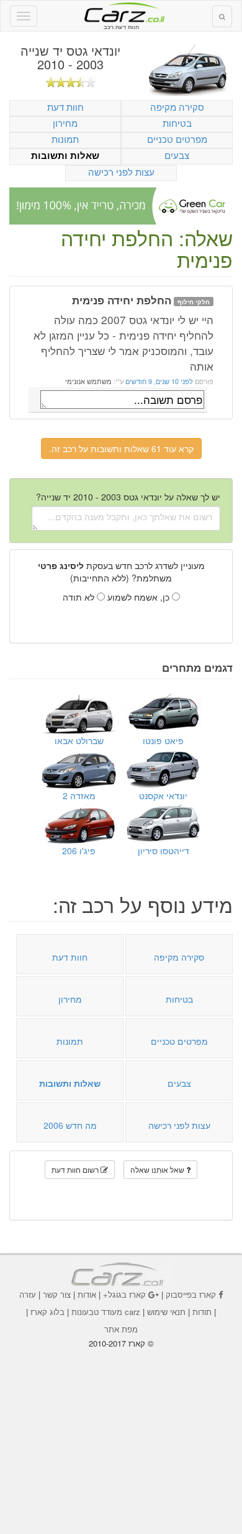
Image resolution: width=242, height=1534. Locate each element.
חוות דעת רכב (121, 12)
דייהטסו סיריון (163, 850)
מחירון (65, 122)
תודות (202, 1312)
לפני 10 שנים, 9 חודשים (158, 381)
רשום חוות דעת (76, 1169)
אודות (87, 1294)
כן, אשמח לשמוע (139, 597)
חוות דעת (65, 106)
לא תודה (80, 597)
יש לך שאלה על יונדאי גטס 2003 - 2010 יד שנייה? (128, 497)
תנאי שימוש (166, 1312)
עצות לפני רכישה (121, 171)
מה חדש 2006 (70, 1125)
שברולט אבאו (79, 740)
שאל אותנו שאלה (158, 1169)
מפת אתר (121, 1329)
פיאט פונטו (163, 740)
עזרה (27, 1294)
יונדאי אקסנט (163, 795)
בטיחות (177, 122)
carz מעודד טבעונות (105, 1312)
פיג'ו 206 (79, 850)
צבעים (176, 154)
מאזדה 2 (79, 795)
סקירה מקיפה (177, 106)
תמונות (65, 138)
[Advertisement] (121, 1432)
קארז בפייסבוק (190, 1294)
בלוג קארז (47, 1312)
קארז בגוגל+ (124, 1294)
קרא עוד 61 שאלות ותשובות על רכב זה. (121, 448)
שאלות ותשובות (65, 155)
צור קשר (57, 1294)
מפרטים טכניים (177, 138)
